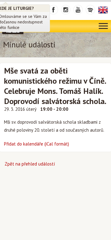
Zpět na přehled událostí (30, 164)
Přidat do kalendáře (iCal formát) (36, 144)
